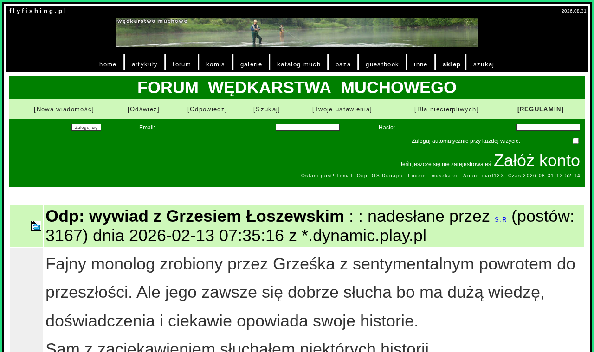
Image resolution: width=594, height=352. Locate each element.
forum (182, 64)
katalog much (299, 64)
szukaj (484, 64)
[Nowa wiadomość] (64, 109)
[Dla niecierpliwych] (446, 109)
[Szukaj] (267, 109)
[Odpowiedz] (207, 109)
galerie (251, 64)
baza (343, 64)
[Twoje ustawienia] (342, 109)
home (107, 64)
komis (216, 64)
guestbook (382, 64)
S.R (501, 219)
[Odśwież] (144, 109)
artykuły (145, 64)
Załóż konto (537, 160)
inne (420, 64)
